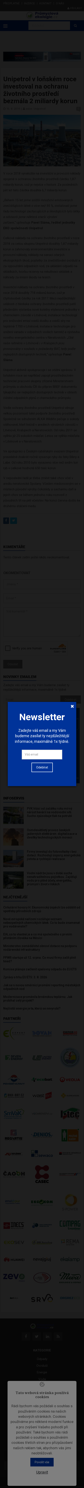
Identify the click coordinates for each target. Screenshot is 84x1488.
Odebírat (42, 767)
